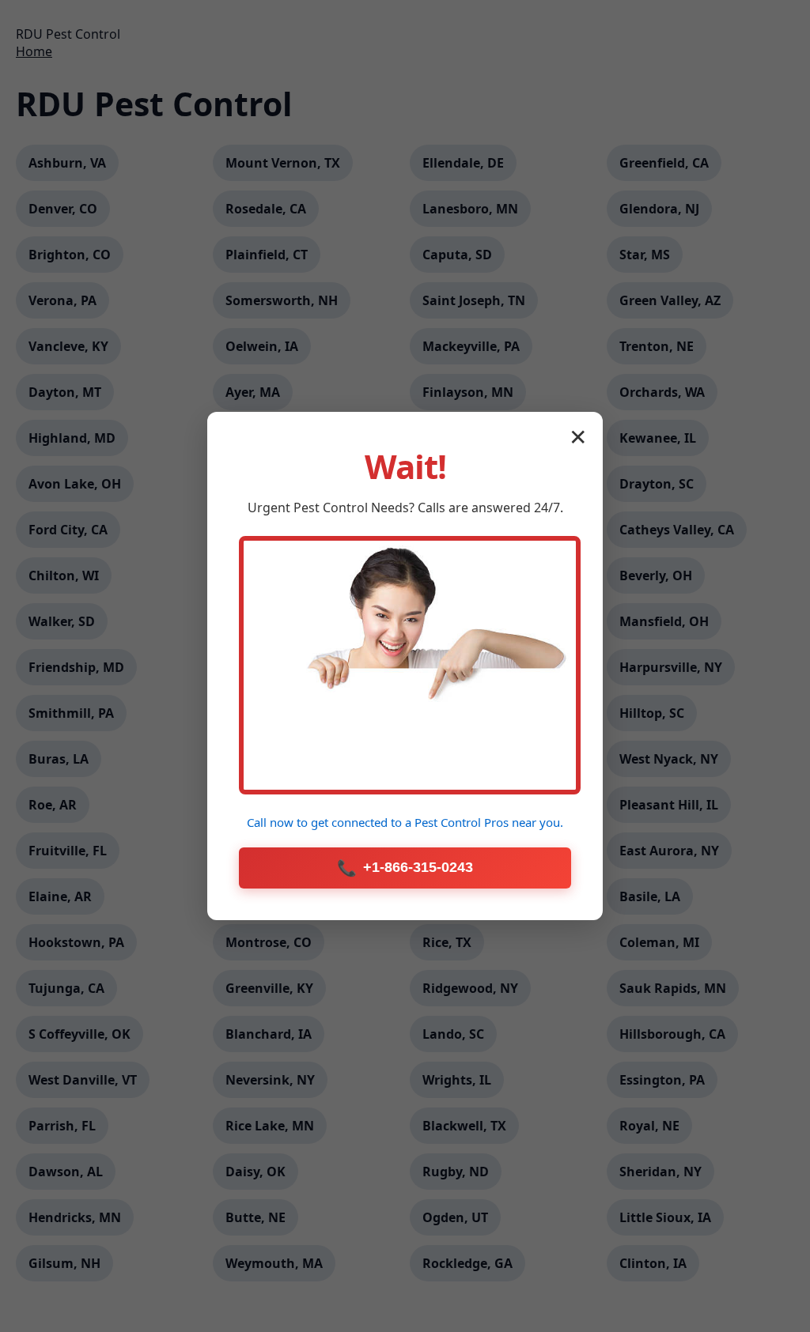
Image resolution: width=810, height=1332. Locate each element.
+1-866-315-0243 (405, 868)
